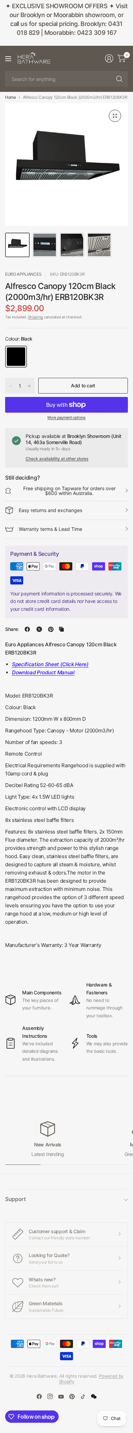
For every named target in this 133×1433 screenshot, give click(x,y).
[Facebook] (39, 1396)
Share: (12, 629)
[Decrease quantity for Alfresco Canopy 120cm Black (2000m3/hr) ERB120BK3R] (10, 386)
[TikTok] (82, 1396)
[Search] (119, 79)
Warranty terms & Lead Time (50, 529)
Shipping (35, 317)
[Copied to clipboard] (61, 629)
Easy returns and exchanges (50, 510)
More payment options (66, 417)
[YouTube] (61, 1396)
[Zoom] (115, 116)
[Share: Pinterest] (50, 629)
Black (16, 356)
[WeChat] (93, 1396)
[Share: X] (39, 629)
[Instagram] (50, 1396)
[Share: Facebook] (27, 629)
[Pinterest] (71, 1396)
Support (15, 1199)
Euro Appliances (23, 274)
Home (10, 97)
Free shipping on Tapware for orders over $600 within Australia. (69, 490)
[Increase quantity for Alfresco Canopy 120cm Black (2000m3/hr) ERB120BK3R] (29, 386)
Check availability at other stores (57, 458)
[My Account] (109, 58)
